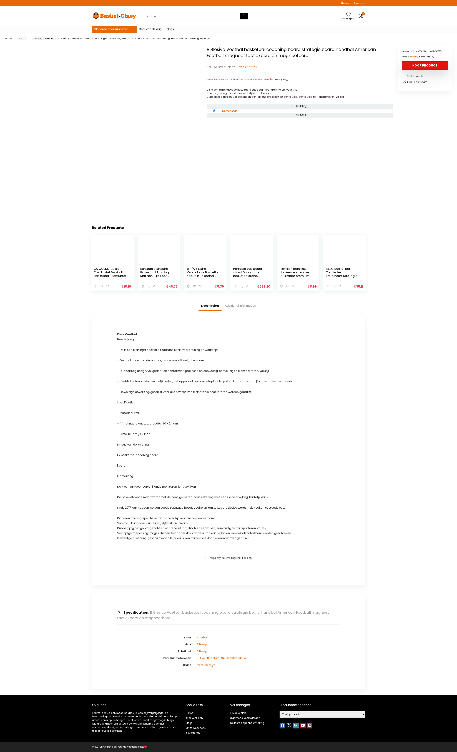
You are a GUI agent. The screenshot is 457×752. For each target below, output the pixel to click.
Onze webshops (196, 728)
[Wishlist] (348, 15)
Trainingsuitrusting (43, 38)
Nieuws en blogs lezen (353, 3)
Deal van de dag (150, 29)
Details (266, 79)
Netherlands (229, 110)
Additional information (240, 306)
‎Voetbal (202, 637)
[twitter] (289, 725)
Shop (22, 38)
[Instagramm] (296, 725)
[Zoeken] (244, 16)
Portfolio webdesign (128, 746)
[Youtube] (303, 725)
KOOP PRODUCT (424, 65)
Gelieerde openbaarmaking (247, 723)
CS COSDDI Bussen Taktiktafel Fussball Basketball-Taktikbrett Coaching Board (111, 274)
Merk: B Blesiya (206, 665)
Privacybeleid (238, 713)
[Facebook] (282, 725)
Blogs (170, 29)
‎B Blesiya (202, 644)
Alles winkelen (194, 718)
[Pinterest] (309, 725)
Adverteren (193, 733)
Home (8, 38)
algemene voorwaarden (245, 718)
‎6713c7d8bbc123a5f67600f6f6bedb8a (221, 658)
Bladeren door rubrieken (111, 29)
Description (210, 306)
